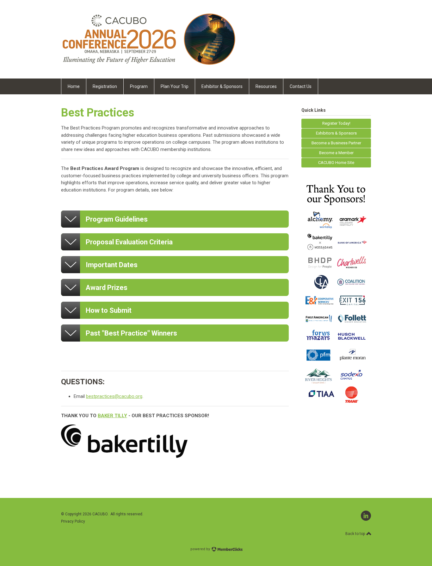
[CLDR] (148, 64)
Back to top (355, 533)
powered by (200, 549)
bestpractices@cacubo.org (114, 396)
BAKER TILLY (112, 415)
